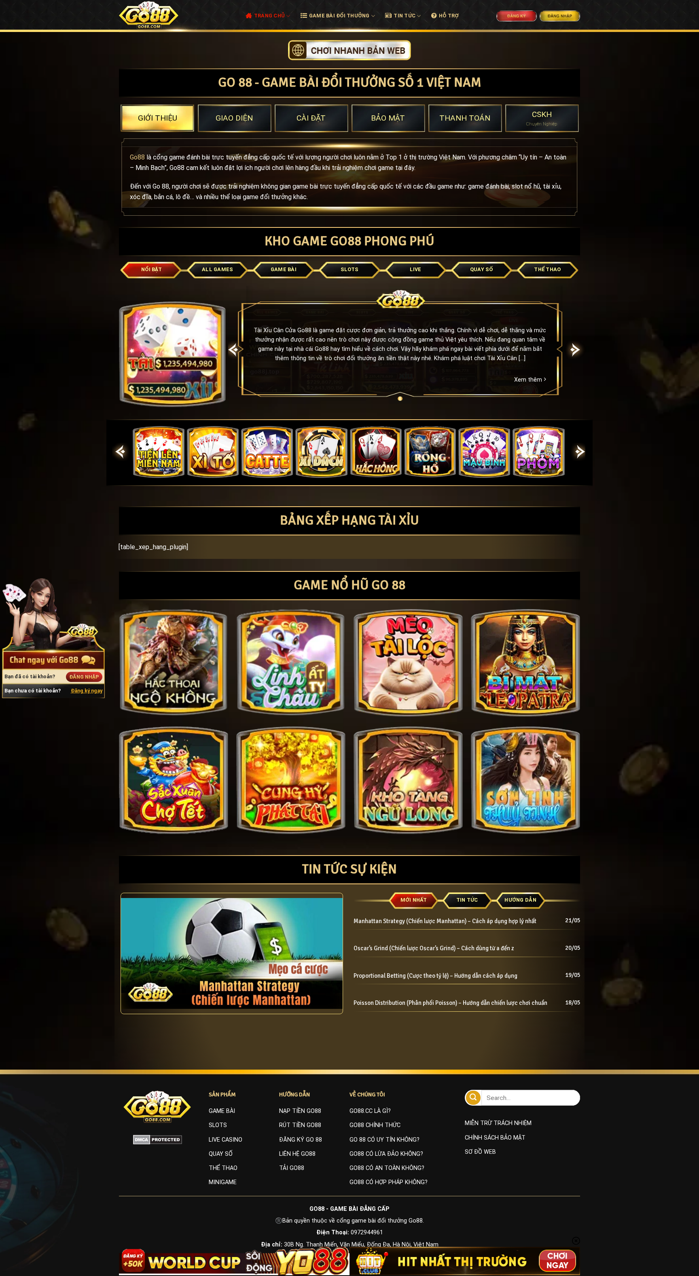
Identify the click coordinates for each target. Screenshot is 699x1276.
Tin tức (404, 16)
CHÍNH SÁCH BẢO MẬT (495, 1137)
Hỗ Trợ (449, 16)
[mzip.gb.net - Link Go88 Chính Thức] (158, 15)
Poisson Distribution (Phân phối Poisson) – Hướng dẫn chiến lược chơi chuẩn (452, 1002)
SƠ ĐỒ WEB (480, 1152)
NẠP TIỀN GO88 (300, 1111)
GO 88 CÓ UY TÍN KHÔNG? (384, 1139)
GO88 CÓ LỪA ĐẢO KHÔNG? (386, 1154)
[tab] (157, 118)
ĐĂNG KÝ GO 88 (300, 1139)
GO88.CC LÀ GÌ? (370, 1111)
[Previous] (233, 349)
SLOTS (218, 1125)
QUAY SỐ (221, 1154)
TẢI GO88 (291, 1168)
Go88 (137, 157)
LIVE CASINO (225, 1139)
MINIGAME (223, 1182)
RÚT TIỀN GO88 (300, 1125)
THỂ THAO (223, 1168)
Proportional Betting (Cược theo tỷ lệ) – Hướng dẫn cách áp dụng (435, 975)
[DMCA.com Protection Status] (157, 1139)
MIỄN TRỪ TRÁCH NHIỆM (498, 1123)
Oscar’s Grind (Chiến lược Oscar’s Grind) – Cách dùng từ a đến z (434, 948)
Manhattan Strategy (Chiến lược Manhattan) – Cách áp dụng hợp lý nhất (445, 921)
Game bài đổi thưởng (339, 16)
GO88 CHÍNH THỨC (375, 1125)
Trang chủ (269, 16)
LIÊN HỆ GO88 (297, 1154)
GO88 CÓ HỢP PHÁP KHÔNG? (389, 1182)
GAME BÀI (222, 1111)
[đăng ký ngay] (349, 49)
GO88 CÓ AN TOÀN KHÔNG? (387, 1168)
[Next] (576, 349)
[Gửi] (473, 1098)
